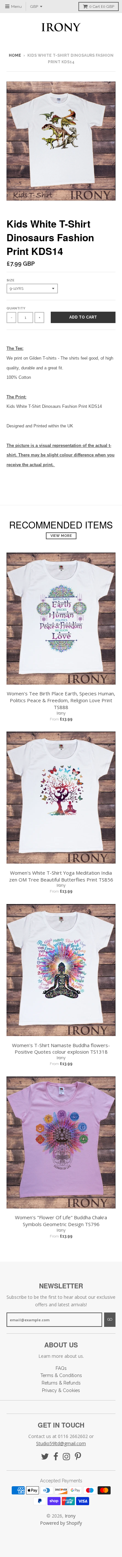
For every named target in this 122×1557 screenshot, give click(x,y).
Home (15, 55)
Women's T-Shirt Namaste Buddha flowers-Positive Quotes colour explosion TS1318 (61, 1048)
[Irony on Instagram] (66, 1457)
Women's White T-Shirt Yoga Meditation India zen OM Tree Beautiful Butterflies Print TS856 (61, 876)
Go (109, 1319)
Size (10, 280)
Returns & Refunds (61, 1383)
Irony (61, 713)
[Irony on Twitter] (45, 1457)
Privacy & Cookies (61, 1390)
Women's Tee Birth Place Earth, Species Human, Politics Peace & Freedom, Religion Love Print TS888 (61, 700)
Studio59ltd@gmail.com (61, 1443)
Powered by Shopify (61, 1523)
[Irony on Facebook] (55, 1457)
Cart (101, 6)
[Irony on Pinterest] (78, 1457)
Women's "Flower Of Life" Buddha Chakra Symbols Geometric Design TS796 (61, 1220)
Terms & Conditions (61, 1375)
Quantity (16, 308)
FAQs (61, 1368)
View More (61, 536)
